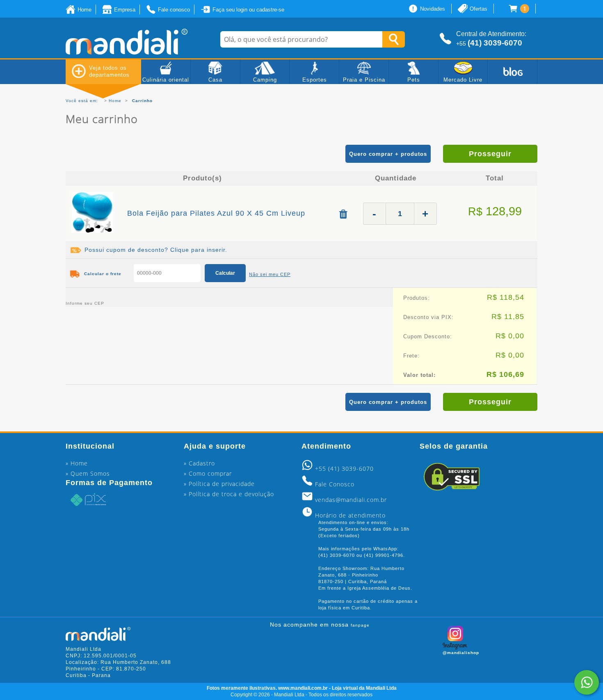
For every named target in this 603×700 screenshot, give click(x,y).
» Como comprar (208, 473)
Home (115, 100)
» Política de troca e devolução (229, 494)
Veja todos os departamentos (109, 71)
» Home (77, 463)
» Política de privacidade (219, 484)
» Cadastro (199, 463)
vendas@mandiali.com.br (351, 500)
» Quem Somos (88, 473)
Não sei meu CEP (269, 274)
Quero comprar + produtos (388, 154)
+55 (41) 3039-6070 (344, 468)
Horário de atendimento (350, 515)
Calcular (225, 273)
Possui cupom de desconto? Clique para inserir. (156, 249)
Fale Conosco (334, 484)
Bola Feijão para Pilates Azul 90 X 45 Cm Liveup (216, 213)
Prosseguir (490, 154)
